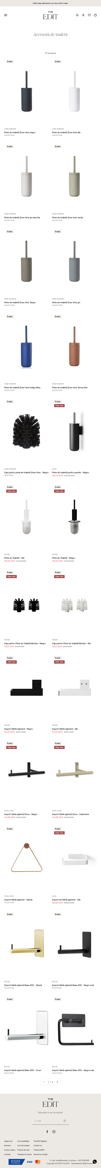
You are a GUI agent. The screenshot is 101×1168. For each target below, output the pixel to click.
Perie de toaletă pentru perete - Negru (70, 472)
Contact (7, 1154)
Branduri (7, 1145)
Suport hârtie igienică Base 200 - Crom (22, 1070)
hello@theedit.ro (63, 1160)
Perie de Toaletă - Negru (63, 557)
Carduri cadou (9, 1150)
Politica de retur (23, 1150)
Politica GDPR (39, 1150)
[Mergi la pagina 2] (57, 1082)
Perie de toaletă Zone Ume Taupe (19, 302)
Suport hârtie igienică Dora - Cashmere (70, 814)
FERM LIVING (9, 811)
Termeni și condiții (40, 1154)
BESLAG (7, 982)
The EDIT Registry (40, 1141)
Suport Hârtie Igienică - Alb (65, 728)
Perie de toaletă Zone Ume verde (67, 217)
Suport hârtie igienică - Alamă (18, 899)
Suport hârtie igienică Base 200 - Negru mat (73, 985)
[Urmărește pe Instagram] (54, 1131)
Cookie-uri (38, 1145)
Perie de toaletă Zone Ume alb (66, 132)
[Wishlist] (89, 15)
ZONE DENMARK (10, 129)
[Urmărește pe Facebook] (47, 1131)
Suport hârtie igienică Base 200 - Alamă (23, 985)
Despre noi (8, 1141)
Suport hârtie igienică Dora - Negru (20, 814)
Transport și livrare (24, 1154)
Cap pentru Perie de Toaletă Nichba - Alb (71, 643)
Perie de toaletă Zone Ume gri (66, 302)
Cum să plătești (23, 1141)
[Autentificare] (83, 15)
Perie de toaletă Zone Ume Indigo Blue (22, 387)
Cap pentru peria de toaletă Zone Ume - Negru (26, 472)
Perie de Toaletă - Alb (14, 557)
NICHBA (7, 554)
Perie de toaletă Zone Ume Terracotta (69, 387)
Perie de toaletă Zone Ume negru (19, 132)
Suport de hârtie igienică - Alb (66, 899)
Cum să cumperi (23, 1145)
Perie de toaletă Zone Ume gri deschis (22, 217)
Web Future (87, 1163)
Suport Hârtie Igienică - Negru (18, 728)
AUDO (54, 469)
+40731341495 (83, 1160)
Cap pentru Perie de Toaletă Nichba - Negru (25, 643)
